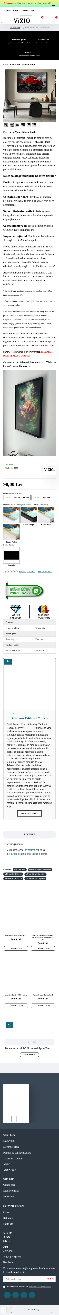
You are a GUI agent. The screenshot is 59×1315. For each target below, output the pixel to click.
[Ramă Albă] (46, 515)
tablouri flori (19, 869)
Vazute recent (12, 1077)
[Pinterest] (23, 1295)
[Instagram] (15, 1295)
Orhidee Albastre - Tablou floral (16, 935)
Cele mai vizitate (36, 1077)
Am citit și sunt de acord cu (29, 1287)
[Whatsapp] (25, 590)
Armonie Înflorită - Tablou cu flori (16, 995)
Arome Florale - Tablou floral (43, 995)
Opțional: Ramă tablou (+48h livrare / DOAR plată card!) (25, 504)
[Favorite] (14, 1119)
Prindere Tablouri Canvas (29, 718)
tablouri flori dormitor (35, 874)
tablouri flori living (13, 874)
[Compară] (21, 1119)
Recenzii (29, 834)
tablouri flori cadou (13, 878)
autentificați (29, 849)
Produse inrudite (14, 902)
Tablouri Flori (15, 28)
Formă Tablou (8, 545)
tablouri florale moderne (40, 869)
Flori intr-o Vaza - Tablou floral (16, 1111)
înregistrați (12, 853)
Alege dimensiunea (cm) (12, 493)
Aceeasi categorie (15, 962)
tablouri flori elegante (35, 878)
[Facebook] (7, 1295)
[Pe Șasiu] (11, 515)
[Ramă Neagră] (28, 515)
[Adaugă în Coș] (6, 1119)
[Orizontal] (11, 555)
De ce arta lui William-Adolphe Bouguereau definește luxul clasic (29, 1048)
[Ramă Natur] (11, 532)
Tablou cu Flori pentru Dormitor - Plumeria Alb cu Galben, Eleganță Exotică (43, 937)
